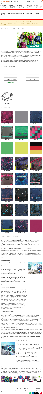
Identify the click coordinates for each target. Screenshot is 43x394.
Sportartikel (32, 76)
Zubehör (21, 6)
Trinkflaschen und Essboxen (27, 361)
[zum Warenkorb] (41, 1)
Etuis (23, 359)
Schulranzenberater (38, 3)
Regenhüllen (34, 360)
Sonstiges (11, 73)
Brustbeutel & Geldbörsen (11, 76)
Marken (38, 6)
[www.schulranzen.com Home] (6, 1)
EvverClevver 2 (13, 295)
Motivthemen (29, 6)
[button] (30, 393)
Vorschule (4, 6)
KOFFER (27, 1)
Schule (13, 6)
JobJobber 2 (19, 291)
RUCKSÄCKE (18, 1)
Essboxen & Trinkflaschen (11, 79)
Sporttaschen (12, 303)
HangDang (3, 303)
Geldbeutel (30, 359)
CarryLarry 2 (13, 297)
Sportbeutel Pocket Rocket (34, 355)
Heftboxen (18, 361)
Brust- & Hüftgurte (32, 73)
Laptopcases (32, 79)
